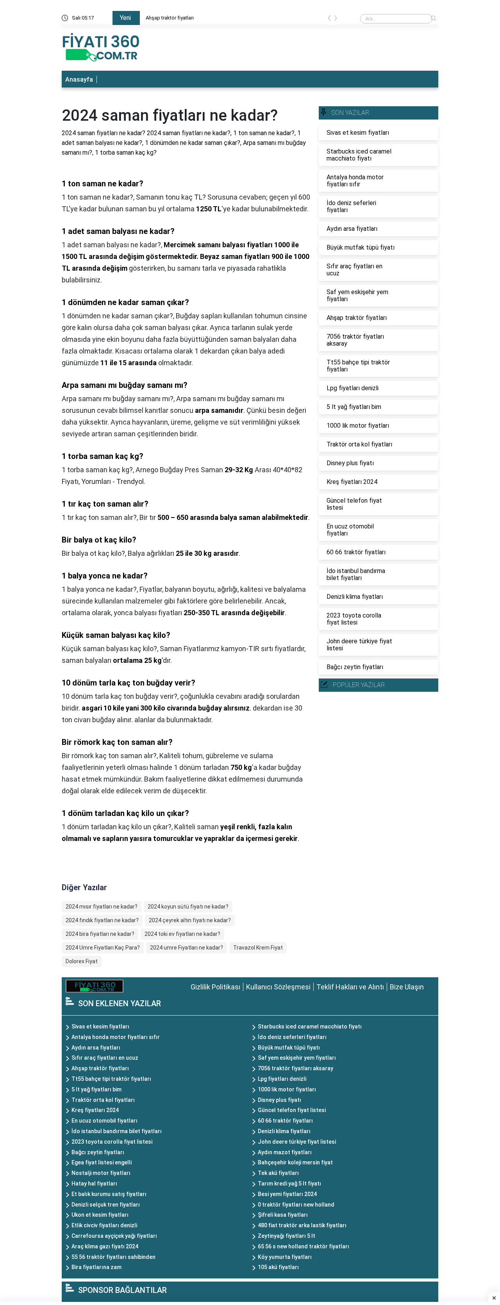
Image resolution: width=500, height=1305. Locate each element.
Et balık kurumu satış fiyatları (108, 1194)
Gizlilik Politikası (215, 987)
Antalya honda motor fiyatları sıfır (115, 1037)
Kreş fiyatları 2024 (95, 1110)
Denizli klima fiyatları (284, 1131)
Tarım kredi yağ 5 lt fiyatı (289, 1183)
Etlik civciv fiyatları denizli (104, 1225)
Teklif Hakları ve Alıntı (350, 987)
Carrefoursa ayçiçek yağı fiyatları (114, 1236)
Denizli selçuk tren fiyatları (105, 1204)
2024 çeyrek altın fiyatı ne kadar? (190, 920)
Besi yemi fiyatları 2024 (287, 1194)
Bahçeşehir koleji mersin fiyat (295, 1162)
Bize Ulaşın (407, 987)
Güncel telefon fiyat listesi (292, 1110)
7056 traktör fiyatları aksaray (295, 1068)
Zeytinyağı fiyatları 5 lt (286, 1236)
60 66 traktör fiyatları (285, 1121)
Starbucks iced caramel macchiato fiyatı (310, 1026)
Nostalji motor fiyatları (100, 1173)
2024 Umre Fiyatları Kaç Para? (103, 947)
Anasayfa (79, 79)
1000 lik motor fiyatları (287, 1089)
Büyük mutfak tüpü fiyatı (289, 1047)
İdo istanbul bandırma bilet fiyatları (116, 1131)
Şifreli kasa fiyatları (283, 1215)
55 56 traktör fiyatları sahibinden (113, 1257)
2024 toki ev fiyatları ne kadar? (182, 934)
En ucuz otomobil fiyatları (104, 1121)
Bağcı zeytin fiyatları (97, 1152)
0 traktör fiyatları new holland (296, 1204)
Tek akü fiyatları (278, 1173)
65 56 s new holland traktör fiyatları (303, 1246)
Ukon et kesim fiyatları (100, 1215)
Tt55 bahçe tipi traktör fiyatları (111, 1079)
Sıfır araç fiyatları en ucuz (104, 1058)
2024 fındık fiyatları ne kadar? (102, 920)
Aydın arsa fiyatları (95, 1047)
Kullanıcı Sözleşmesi (278, 987)
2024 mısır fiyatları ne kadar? (102, 906)
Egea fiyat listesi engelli (101, 1162)
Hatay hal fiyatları (94, 1183)
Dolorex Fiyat (82, 961)
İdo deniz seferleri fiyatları (292, 1037)
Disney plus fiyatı (279, 1100)
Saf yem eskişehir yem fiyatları (297, 1058)
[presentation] (329, 19)
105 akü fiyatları (278, 1267)
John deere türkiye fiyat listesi (297, 1142)
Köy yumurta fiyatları (285, 1257)
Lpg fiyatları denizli (282, 1079)
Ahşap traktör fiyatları (100, 1068)
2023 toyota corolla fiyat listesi (111, 1142)
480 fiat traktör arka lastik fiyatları (302, 1225)
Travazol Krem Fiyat (258, 947)
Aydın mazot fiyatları (285, 1152)
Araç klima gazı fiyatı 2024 (104, 1246)
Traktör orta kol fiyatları (103, 1100)
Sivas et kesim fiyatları (186, 18)
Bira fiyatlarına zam (96, 1267)
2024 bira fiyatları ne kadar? (100, 934)
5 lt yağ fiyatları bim (96, 1089)
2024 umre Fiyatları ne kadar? (186, 947)
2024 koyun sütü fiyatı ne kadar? (188, 906)
